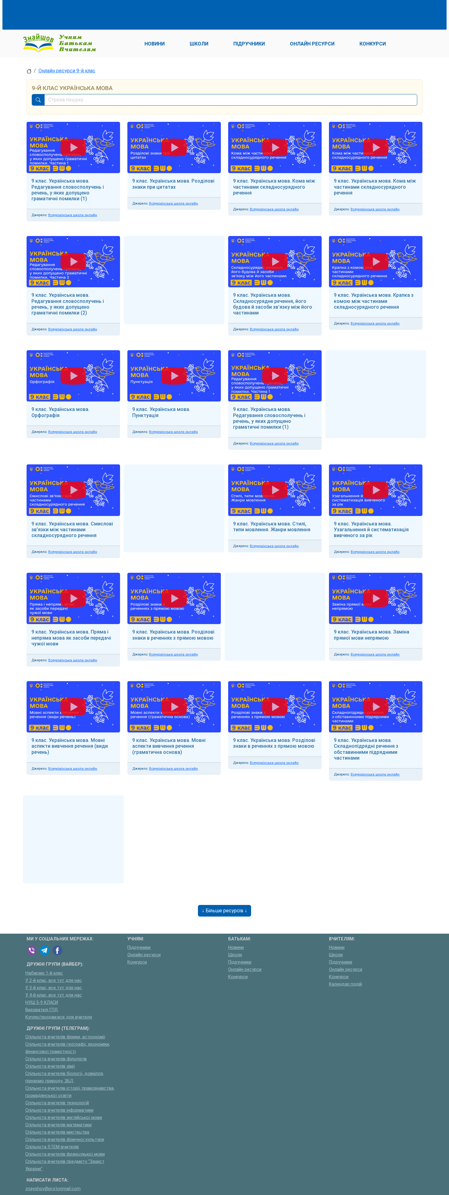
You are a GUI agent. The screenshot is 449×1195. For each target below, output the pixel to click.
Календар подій (345, 984)
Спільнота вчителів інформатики (59, 1110)
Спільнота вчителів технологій (57, 1103)
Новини (236, 947)
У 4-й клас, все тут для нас (53, 995)
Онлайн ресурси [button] (312, 44)
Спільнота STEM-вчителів (52, 1147)
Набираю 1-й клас (44, 973)
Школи (235, 954)
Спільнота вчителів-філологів (56, 1059)
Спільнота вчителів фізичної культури (64, 1139)
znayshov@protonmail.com (53, 1188)
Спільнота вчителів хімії (50, 1066)
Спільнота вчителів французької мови (65, 1154)
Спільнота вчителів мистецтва (57, 1132)
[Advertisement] (138, 13)
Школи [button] (199, 44)
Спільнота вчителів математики (58, 1125)
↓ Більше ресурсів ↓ (224, 911)
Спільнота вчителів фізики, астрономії (65, 1037)
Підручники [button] (249, 44)
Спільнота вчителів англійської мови (63, 1117)
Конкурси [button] (373, 44)
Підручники (139, 947)
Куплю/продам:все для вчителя (58, 1017)
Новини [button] (154, 44)
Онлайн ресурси (144, 954)
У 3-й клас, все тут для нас (53, 987)
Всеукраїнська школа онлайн (72, 215)
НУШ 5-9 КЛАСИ (41, 1002)
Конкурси (137, 962)
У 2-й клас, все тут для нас (53, 980)
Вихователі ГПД (41, 1009)
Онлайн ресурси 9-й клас (66, 71)
